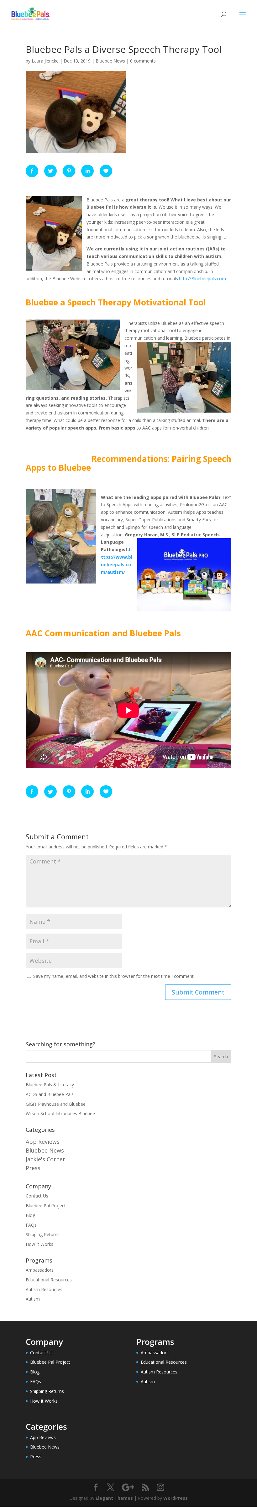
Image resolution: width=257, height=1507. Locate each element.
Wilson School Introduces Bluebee (60, 1113)
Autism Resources (44, 1289)
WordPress (175, 1498)
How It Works (39, 1244)
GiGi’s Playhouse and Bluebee (56, 1104)
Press (33, 1168)
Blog (30, 1215)
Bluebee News (110, 61)
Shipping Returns (43, 1234)
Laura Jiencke (45, 61)
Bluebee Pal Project (46, 1205)
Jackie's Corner (45, 1159)
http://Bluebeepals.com (202, 279)
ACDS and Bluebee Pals (50, 1094)
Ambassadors (40, 1270)
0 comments (143, 61)
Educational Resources (49, 1280)
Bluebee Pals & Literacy (50, 1085)
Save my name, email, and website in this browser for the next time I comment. (114, 976)
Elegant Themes (114, 1498)
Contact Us (37, 1196)
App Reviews (43, 1141)
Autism (33, 1299)
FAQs (31, 1225)
